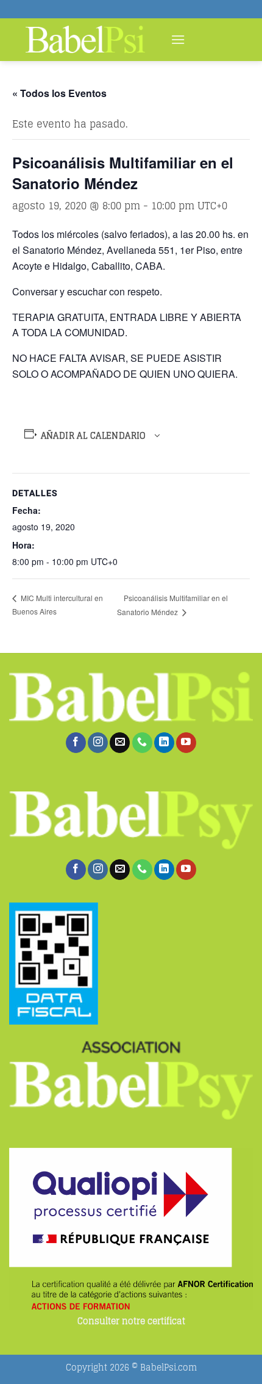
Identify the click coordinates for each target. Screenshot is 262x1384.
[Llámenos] (142, 742)
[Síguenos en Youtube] (186, 742)
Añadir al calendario (93, 435)
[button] (178, 39)
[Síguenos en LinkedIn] (164, 742)
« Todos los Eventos (59, 93)
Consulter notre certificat (131, 1321)
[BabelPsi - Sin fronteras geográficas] (85, 39)
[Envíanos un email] (120, 742)
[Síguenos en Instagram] (98, 742)
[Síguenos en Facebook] (76, 742)
